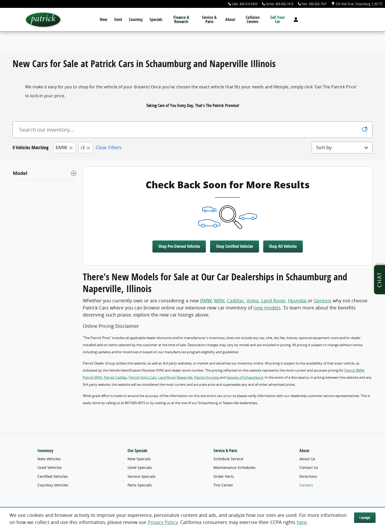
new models (267, 307)
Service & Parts (209, 19)
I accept (364, 517)
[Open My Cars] (294, 19)
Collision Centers (253, 19)
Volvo (252, 300)
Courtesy (136, 19)
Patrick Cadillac (115, 377)
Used (118, 19)
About (230, 19)
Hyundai (298, 300)
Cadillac (235, 300)
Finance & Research (181, 19)
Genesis (322, 300)
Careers (306, 485)
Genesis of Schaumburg (245, 377)
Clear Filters (109, 147)
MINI (219, 300)
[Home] (43, 20)
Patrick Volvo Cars (143, 377)
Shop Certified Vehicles (234, 246)
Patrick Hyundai (207, 377)
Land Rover (273, 300)
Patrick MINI (92, 377)
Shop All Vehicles (283, 246)
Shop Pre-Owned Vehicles (179, 246)
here (302, 522)
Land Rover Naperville (175, 377)
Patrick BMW (354, 370)
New (103, 19)
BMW (61, 147)
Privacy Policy (163, 522)
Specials (156, 19)
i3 (83, 147)
